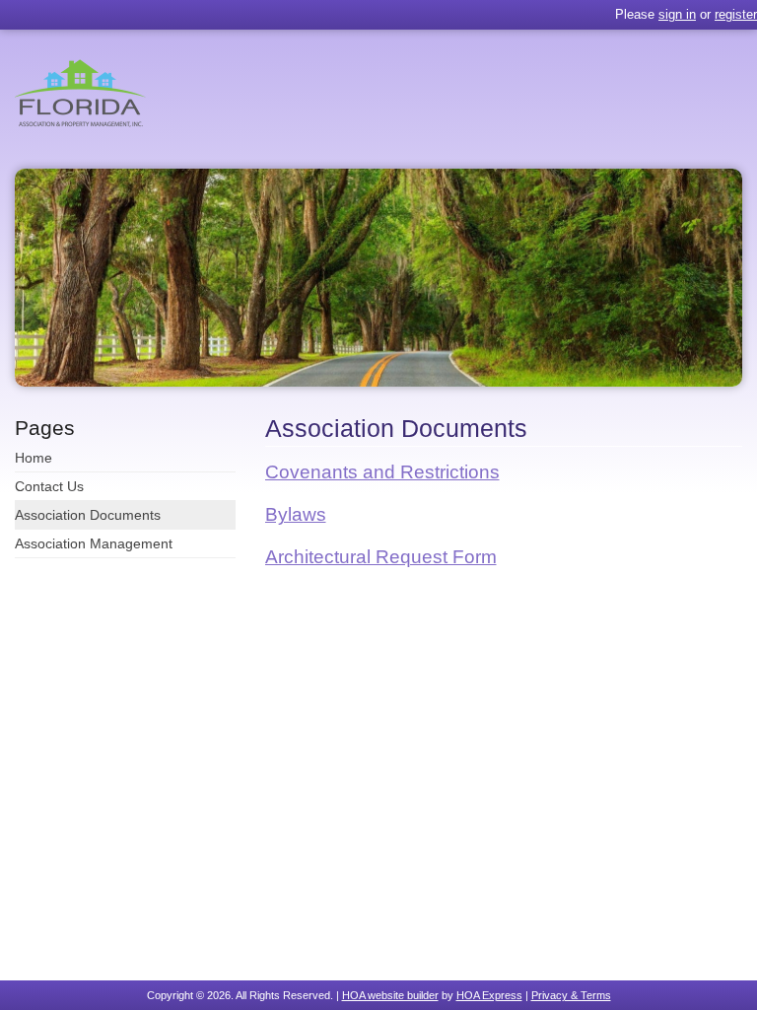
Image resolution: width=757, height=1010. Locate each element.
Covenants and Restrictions (382, 472)
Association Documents (88, 515)
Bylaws (295, 514)
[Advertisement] (504, 736)
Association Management (93, 543)
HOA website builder (390, 995)
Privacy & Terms (571, 995)
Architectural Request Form (381, 556)
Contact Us (49, 486)
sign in (677, 14)
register (736, 14)
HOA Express (489, 995)
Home (33, 458)
